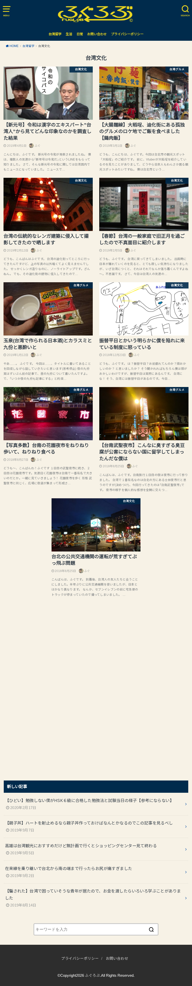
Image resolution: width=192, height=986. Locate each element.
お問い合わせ (97, 34)
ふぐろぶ (92, 976)
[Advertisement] (41, 693)
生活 (69, 34)
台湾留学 (55, 34)
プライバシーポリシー (127, 34)
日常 (79, 34)
